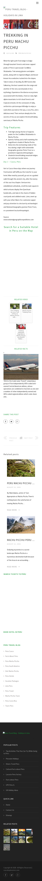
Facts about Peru (12, 780)
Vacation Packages (12, 681)
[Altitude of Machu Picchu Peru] (29, 840)
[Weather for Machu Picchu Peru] (22, 832)
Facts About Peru (11, 656)
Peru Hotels (9, 676)
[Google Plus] (17, 421)
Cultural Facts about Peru (15, 769)
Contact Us (10, 810)
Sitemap (9, 815)
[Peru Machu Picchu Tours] (22, 840)
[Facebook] (6, 421)
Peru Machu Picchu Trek (21, 483)
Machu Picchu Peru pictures (21, 540)
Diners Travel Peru (12, 764)
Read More (12, 510)
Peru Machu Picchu (24, 53)
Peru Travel (9, 691)
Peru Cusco (9, 651)
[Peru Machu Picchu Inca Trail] (29, 832)
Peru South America (12, 666)
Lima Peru (8, 686)
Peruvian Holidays (12, 759)
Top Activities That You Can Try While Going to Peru (20, 752)
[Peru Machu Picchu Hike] (14, 840)
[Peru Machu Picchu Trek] (21, 468)
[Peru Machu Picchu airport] (7, 847)
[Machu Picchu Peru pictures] (21, 524)
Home (8, 805)
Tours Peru (9, 706)
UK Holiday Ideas (12, 790)
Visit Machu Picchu (12, 671)
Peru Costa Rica (11, 701)
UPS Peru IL (10, 785)
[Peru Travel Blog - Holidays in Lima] (19, 12)
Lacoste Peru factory (13, 774)
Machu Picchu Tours (12, 696)
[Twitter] (11, 421)
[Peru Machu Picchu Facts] (7, 840)
